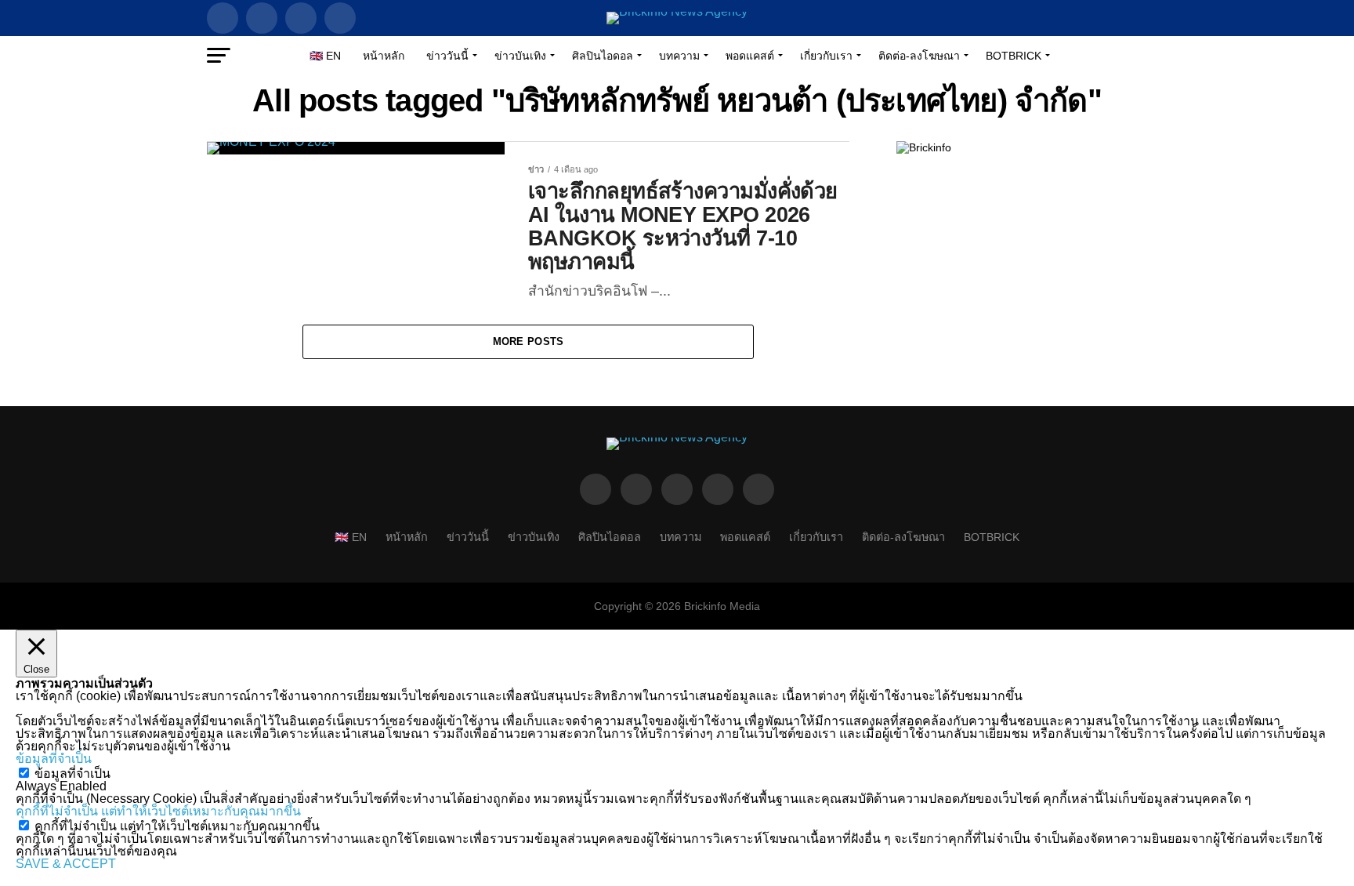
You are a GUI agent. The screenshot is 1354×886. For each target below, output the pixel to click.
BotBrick (1013, 55)
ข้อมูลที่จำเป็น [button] (54, 758)
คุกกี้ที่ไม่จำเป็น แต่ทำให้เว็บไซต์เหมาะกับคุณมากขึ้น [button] (158, 811)
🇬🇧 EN (325, 55)
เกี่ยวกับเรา (826, 55)
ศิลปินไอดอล (602, 55)
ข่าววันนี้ (447, 55)
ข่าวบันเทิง (520, 55)
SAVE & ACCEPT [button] (66, 863)
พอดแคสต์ (750, 55)
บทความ (679, 55)
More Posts (528, 341)
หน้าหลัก (383, 55)
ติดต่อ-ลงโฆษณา (919, 55)
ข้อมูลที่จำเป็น (72, 773)
